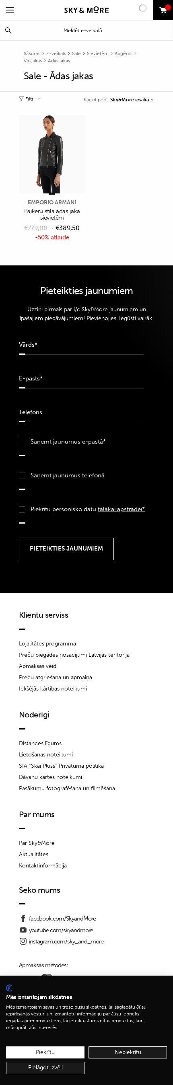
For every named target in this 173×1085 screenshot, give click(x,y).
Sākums (32, 53)
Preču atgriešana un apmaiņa (55, 677)
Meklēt (8, 30)
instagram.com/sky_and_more (66, 941)
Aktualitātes (33, 854)
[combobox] (131, 99)
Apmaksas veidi (38, 666)
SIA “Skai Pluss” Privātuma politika (61, 765)
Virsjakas (33, 61)
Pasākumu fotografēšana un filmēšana (67, 788)
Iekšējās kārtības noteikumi (53, 688)
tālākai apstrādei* (121, 509)
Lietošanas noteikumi (46, 754)
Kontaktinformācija (43, 865)
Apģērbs (123, 53)
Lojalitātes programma (47, 643)
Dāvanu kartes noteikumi (50, 777)
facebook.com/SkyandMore (62, 918)
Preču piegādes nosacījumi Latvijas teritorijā (74, 654)
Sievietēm (98, 53)
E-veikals (56, 53)
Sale (76, 53)
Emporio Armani (52, 202)
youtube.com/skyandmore (61, 930)
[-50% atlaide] (52, 155)
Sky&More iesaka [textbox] (129, 100)
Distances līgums (40, 743)
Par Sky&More (37, 843)
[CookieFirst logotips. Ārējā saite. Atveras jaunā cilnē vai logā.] (9, 988)
